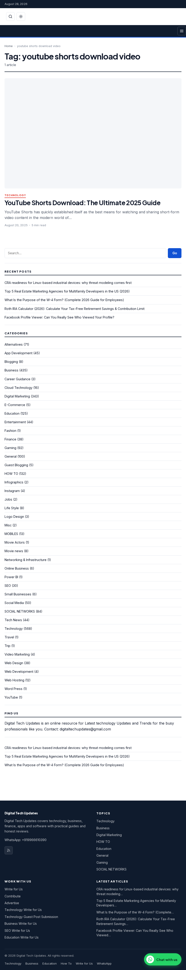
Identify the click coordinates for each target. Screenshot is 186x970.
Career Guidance (17, 379)
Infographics (14, 482)
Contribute (13, 896)
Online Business (17, 568)
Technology (15, 195)
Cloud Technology (18, 388)
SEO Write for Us (17, 930)
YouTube (11, 697)
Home (9, 46)
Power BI (11, 577)
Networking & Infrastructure (25, 560)
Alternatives (14, 344)
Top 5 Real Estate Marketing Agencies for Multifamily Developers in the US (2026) (67, 291)
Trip (7, 646)
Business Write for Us (21, 923)
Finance (10, 439)
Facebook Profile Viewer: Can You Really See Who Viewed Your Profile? (59, 317)
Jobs (8, 499)
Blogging (11, 362)
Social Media (14, 603)
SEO (8, 585)
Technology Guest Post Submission (31, 917)
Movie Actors (15, 542)
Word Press (13, 689)
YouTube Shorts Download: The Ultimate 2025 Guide (82, 203)
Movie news (14, 551)
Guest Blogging (16, 465)
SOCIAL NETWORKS (20, 611)
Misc (8, 525)
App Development (18, 353)
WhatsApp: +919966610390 (25, 840)
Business (11, 370)
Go (174, 253)
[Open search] (10, 16)
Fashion (10, 431)
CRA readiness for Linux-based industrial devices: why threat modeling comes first (68, 283)
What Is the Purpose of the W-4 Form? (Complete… (135, 912)
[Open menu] (181, 31)
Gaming (10, 448)
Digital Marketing (17, 396)
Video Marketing (17, 654)
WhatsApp (104, 963)
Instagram (12, 491)
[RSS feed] (9, 850)
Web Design (14, 663)
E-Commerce (15, 405)
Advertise (12, 903)
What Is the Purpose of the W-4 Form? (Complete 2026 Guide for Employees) (64, 300)
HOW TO (11, 473)
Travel (9, 637)
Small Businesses (18, 594)
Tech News (13, 620)
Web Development (19, 671)
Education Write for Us (22, 937)
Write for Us (14, 889)
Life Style (12, 508)
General (11, 456)
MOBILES (11, 534)
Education (12, 413)
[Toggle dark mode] (21, 16)
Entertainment (15, 422)
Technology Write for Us (23, 910)
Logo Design (14, 516)
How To (66, 963)
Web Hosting (14, 680)
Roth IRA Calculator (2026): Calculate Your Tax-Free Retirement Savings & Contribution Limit (74, 309)
